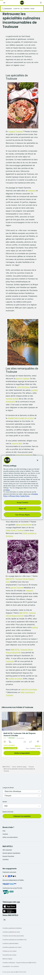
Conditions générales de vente (11, 932)
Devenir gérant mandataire (11, 853)
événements (10, 402)
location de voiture (15, 679)
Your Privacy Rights (22, 515)
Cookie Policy (24, 496)
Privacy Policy (15, 496)
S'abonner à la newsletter (22, 816)
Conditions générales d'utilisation (12, 928)
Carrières (6, 859)
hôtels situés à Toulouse (15, 530)
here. (8, 490)
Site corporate (7, 850)
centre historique (23, 387)
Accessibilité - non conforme (11, 966)
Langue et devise (8, 787)
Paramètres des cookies (9, 955)
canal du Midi (17, 444)
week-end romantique (29, 689)
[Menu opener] (4, 2)
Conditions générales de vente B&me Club (14, 939)
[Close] (37, 460)
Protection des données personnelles (13, 936)
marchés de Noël (12, 399)
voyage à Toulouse (15, 131)
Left (4, 721)
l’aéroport (29, 591)
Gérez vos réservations (10, 837)
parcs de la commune (24, 455)
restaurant (32, 191)
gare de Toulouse (16, 588)
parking (35, 627)
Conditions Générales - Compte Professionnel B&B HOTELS (19, 962)
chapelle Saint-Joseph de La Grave (21, 418)
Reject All (22, 508)
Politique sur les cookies (9, 951)
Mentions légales (7, 959)
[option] (22, 734)
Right (40, 721)
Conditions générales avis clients (12, 947)
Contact (5, 834)
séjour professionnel (23, 525)
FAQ (4, 831)
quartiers (34, 390)
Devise (5, 802)
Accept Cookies (22, 502)
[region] (22, 487)
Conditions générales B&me (10, 943)
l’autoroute (10, 661)
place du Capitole (22, 379)
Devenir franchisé (8, 856)
